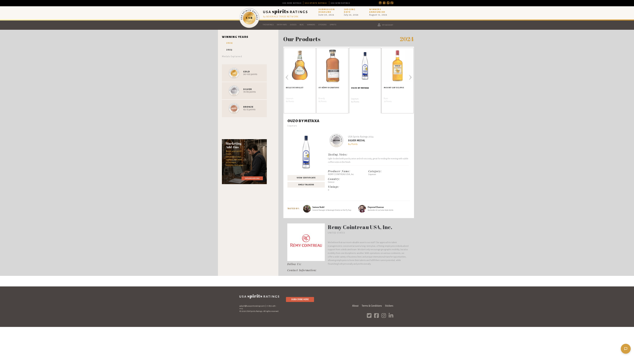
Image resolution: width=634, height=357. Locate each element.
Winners (311, 25)
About (355, 305)
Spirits (333, 25)
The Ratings (268, 25)
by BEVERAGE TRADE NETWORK (281, 16)
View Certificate (306, 178)
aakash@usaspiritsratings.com (252, 306)
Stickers (322, 25)
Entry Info (282, 25)
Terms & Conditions (372, 305)
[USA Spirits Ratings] (249, 27)
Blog (302, 25)
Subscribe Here (300, 299)
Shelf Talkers (306, 185)
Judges (293, 25)
